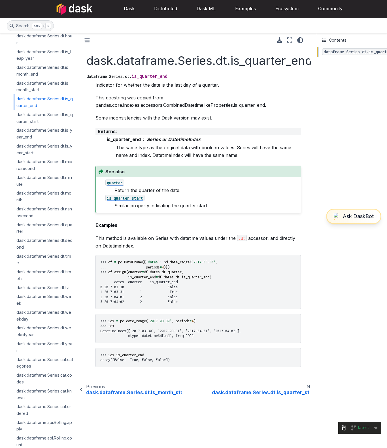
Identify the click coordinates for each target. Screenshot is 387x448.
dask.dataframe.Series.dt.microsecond (44, 165)
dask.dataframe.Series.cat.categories (44, 362)
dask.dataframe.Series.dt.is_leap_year (43, 55)
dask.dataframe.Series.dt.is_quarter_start (44, 117)
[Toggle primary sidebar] (87, 40)
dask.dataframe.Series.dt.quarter (44, 228)
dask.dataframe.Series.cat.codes (44, 378)
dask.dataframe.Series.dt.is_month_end (43, 70)
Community (330, 8)
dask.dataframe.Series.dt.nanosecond (44, 212)
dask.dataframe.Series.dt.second (44, 243)
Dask (129, 8)
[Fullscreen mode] (289, 40)
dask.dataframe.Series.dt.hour (44, 39)
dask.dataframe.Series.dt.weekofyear (43, 331)
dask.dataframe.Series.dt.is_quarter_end (44, 102)
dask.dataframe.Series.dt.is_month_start (43, 86)
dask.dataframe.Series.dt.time (43, 259)
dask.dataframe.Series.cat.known (44, 394)
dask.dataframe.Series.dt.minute (44, 181)
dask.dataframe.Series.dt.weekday (43, 315)
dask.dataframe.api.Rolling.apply (44, 425)
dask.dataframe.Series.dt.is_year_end (44, 133)
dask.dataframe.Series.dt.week (43, 300)
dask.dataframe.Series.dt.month (43, 196)
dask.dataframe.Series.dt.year (44, 347)
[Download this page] (279, 40)
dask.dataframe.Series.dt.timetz (43, 275)
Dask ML (206, 8)
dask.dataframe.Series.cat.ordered (43, 410)
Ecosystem (287, 8)
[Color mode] (300, 40)
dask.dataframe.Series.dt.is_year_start (44, 149)
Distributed (165, 8)
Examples (245, 8)
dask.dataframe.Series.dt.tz (42, 287)
